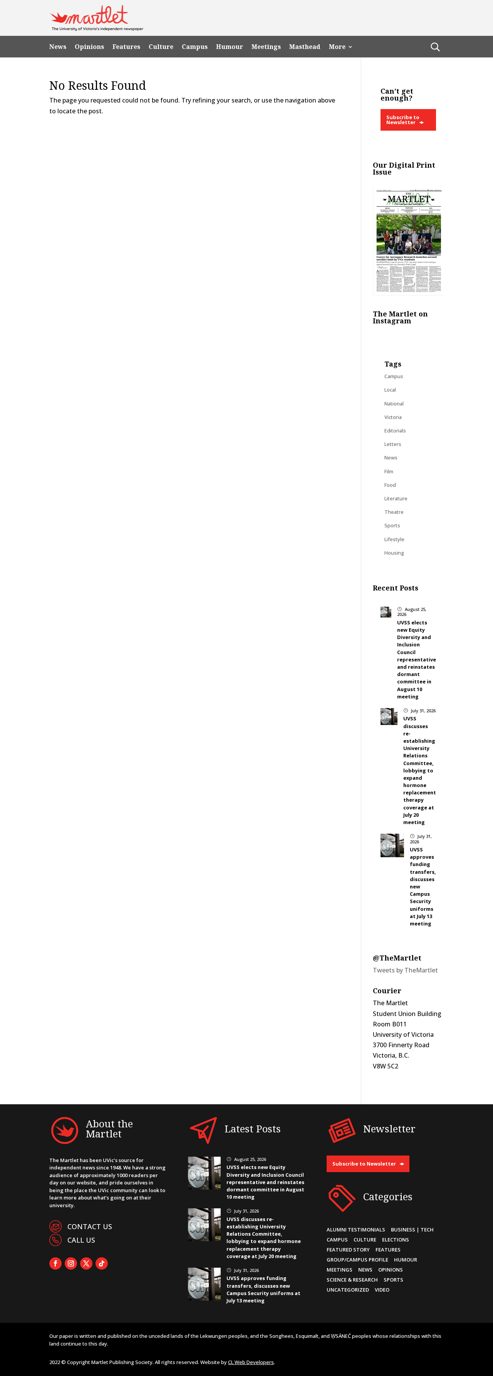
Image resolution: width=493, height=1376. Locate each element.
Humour (229, 47)
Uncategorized (348, 1289)
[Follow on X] (86, 1263)
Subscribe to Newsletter (402, 120)
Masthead (304, 47)
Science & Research (352, 1279)
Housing (394, 552)
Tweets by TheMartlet (405, 970)
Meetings (266, 47)
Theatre (394, 511)
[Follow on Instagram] (71, 1263)
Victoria (393, 417)
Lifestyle (394, 539)
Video (382, 1289)
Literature (395, 498)
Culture (161, 47)
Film (388, 471)
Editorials (395, 430)
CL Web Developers (251, 1362)
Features (126, 47)
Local (390, 389)
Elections (395, 1239)
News (57, 47)
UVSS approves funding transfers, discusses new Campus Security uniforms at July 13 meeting (263, 1289)
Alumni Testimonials (356, 1229)
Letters (392, 444)
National (394, 403)
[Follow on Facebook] (55, 1263)
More (337, 47)
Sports (392, 525)
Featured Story (348, 1249)
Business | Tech (412, 1229)
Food (390, 484)
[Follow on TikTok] (102, 1263)
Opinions (89, 47)
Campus (195, 47)
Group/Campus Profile (357, 1259)
